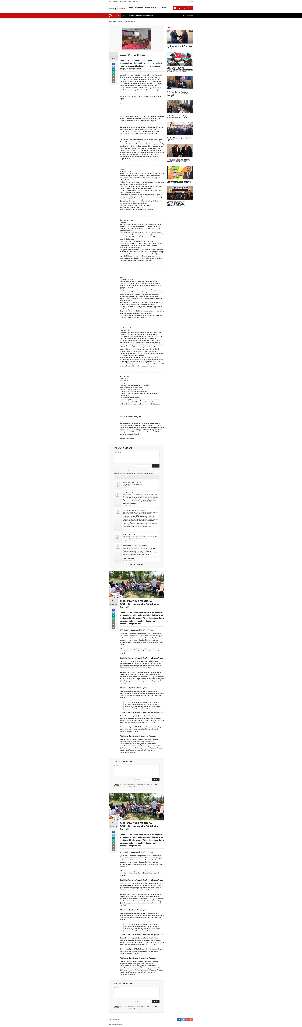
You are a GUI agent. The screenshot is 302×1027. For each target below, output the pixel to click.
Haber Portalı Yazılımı (117, 1024)
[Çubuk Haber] (117, 8)
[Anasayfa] (110, 1)
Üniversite (139, 8)
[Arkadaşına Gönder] (113, 75)
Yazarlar (162, 8)
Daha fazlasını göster (136, 564)
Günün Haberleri (122, 1)
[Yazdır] (113, 78)
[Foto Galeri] (192, 1)
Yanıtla (125, 487)
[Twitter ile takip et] (183, 1019)
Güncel (131, 8)
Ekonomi (154, 8)
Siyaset (147, 8)
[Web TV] (188, 1)
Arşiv (129, 1)
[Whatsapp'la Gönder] (113, 72)
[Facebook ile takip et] (179, 1019)
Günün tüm (187, 15)
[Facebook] (113, 64)
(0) (130, 487)
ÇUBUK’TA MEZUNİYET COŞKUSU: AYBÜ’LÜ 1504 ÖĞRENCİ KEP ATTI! (148, 15)
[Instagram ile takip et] (187, 1019)
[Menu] (175, 8)
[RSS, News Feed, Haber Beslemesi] (191, 1019)
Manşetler (115, 1)
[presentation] (115, 16)
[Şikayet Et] (157, 488)
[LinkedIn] (113, 69)
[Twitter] (113, 67)
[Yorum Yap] (113, 81)
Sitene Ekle (135, 1)
